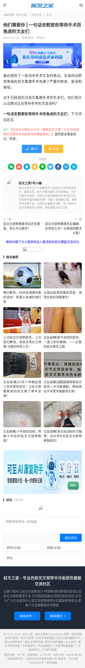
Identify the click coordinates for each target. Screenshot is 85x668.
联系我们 (57, 616)
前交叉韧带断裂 (34, 642)
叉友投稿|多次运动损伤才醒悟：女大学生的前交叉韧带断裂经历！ (63, 435)
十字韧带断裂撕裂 (62, 646)
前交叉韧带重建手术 (68, 638)
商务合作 (27, 616)
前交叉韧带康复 (54, 642)
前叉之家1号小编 (30, 183)
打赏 (53, 149)
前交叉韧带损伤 (13, 642)
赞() (31, 149)
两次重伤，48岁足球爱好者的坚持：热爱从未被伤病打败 (22, 297)
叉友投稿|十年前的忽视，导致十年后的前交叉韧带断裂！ (22, 435)
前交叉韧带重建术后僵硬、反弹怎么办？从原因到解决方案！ (63, 228)
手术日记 (36, 15)
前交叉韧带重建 (45, 638)
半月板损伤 (29, 646)
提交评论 (71, 538)
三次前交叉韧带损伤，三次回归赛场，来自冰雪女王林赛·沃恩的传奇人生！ (22, 341)
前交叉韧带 (27, 638)
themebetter (56, 634)
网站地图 (76, 634)
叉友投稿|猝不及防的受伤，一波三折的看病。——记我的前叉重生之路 (63, 341)
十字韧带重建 (49, 649)
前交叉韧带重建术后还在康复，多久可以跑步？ (21, 226)
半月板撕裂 (44, 646)
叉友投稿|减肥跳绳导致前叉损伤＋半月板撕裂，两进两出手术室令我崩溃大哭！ (63, 386)
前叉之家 (42, 5)
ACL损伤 (71, 642)
